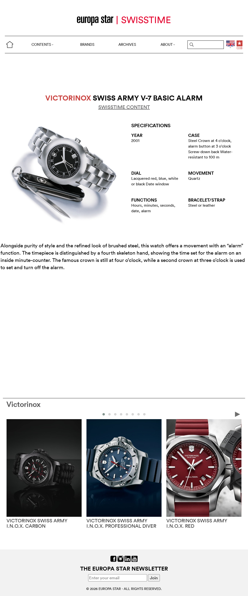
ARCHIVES (127, 44)
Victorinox (23, 404)
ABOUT (167, 44)
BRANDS (87, 44)
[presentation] (10, 414)
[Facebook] (113, 558)
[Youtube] (135, 558)
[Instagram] (120, 558)
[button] (104, 414)
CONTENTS (41, 44)
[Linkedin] (127, 558)
